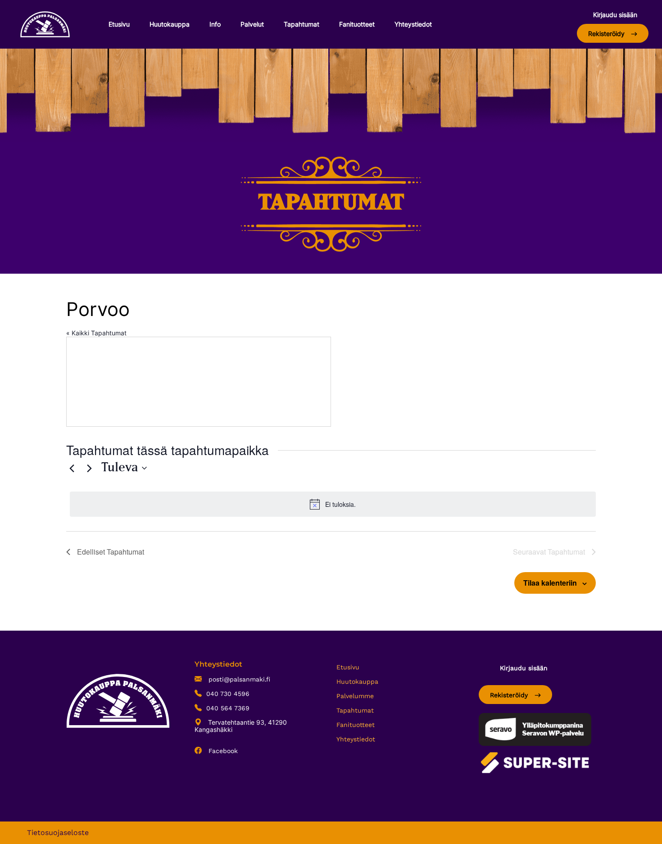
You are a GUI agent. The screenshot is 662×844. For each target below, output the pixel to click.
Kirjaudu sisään (615, 14)
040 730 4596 (227, 693)
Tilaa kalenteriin (550, 583)
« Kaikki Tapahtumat (96, 333)
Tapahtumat (301, 24)
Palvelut (252, 24)
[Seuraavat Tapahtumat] (89, 468)
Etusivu (119, 24)
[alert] (333, 504)
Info (215, 24)
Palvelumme (355, 696)
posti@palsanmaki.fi (238, 679)
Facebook (222, 750)
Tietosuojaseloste (58, 832)
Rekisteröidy (607, 33)
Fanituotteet (357, 24)
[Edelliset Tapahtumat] (71, 468)
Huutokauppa (170, 24)
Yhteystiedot (413, 24)
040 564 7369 (227, 708)
